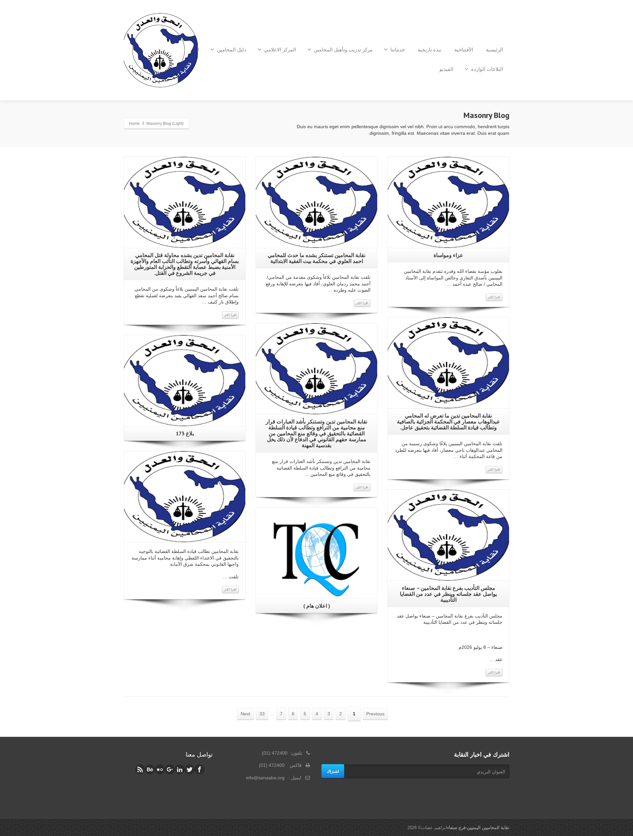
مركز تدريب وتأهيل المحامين (343, 49)
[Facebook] (199, 769)
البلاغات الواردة (487, 69)
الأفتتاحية (463, 49)
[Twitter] (190, 769)
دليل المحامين (231, 49)
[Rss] (140, 769)
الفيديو (446, 69)
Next (245, 713)
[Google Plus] (170, 769)
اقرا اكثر (494, 297)
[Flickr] (160, 769)
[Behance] (150, 769)
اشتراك (333, 771)
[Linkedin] (180, 769)
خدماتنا (397, 49)
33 (262, 713)
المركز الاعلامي (280, 49)
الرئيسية (494, 49)
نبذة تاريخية (429, 49)
